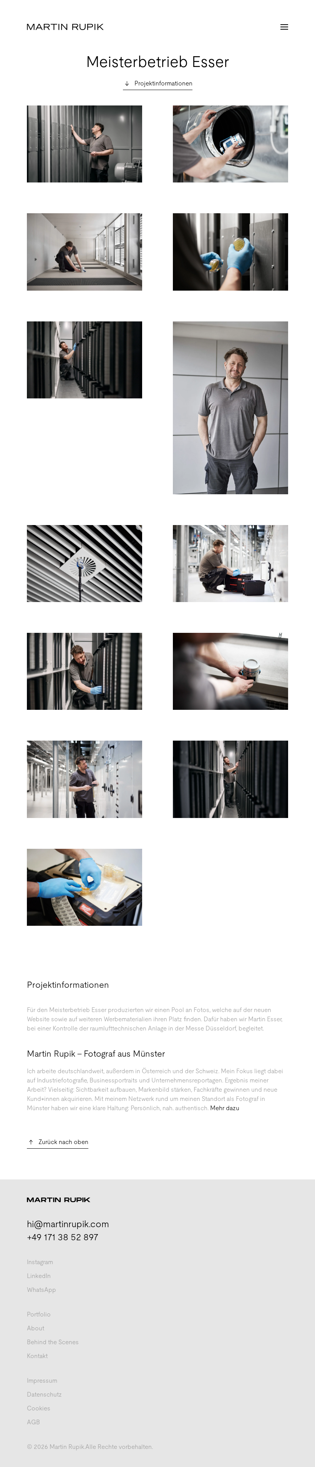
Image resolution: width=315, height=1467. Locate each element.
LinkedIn (39, 1276)
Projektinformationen (163, 83)
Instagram (40, 1262)
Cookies (38, 1408)
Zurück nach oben (63, 1142)
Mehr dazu (224, 1108)
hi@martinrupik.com (68, 1224)
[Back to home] (65, 26)
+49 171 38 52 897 (62, 1237)
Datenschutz (44, 1394)
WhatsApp (41, 1289)
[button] (284, 26)
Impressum (42, 1380)
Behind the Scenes (53, 1342)
